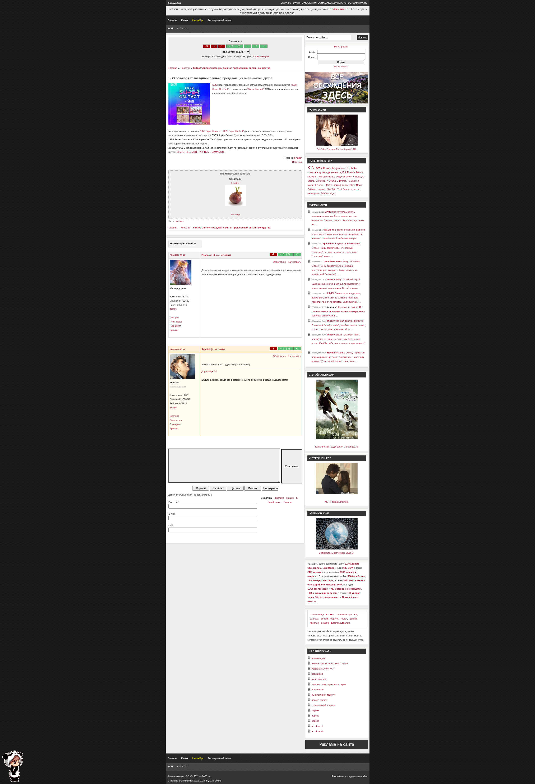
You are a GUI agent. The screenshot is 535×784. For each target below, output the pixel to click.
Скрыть (288, 502)
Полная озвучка (326, 176)
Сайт (171, 525)
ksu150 (325, 623)
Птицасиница (317, 614)
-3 (206, 46)
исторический (341, 185)
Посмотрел (176, 321)
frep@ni (334, 618)
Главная (172, 20)
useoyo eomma (319, 700)
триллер (321, 189)
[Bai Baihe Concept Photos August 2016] (337, 145)
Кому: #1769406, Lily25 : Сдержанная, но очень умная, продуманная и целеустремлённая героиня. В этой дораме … (336, 283)
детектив (355, 189)
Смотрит (174, 317)
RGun (327, 229)
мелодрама (313, 193)
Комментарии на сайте (183, 243)
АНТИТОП (182, 28)
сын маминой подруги (323, 694)
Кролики (279, 498)
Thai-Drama (343, 189)
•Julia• (344, 618)
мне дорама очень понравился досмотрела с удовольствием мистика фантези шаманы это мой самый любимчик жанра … (338, 234)
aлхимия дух (318, 658)
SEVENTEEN (183, 152)
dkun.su (286, 2)
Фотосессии (317, 109)
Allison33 (314, 623)
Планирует (175, 326)
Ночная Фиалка (336, 352)
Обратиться (279, 262)
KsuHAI (330, 614)
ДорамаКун (174, 3)
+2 (255, 46)
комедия (311, 176)
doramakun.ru (357, 2)
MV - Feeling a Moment (336, 502)
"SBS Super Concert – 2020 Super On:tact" (222, 131)
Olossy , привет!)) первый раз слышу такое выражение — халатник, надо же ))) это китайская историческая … (338, 356)
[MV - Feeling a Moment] (337, 493)
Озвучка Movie (344, 176)
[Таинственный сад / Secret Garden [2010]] (337, 438)
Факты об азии (319, 513)
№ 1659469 (226, 255)
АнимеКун (198, 20)
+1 (247, 46)
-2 (214, 46)
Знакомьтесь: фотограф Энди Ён (336, 553)
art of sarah (317, 726)
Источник (297, 162)
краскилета (329, 243)
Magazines (338, 168)
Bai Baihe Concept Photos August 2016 (336, 149)
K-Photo (352, 168)
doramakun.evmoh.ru (332, 2)
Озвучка (312, 172)
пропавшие (318, 689)
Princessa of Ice (210, 255)
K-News (180, 221)
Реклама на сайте (336, 744)
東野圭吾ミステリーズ (323, 668)
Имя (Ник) (173, 502)
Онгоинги (320, 181)
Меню (184, 20)
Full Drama (348, 172)
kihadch (298, 158)
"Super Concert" (255, 89)
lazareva (314, 618)
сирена (315, 710)
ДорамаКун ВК (209, 371)
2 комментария (261, 56)
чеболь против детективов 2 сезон (330, 663)
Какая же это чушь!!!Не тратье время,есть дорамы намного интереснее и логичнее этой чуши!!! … (338, 311)
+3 (263, 46)
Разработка (338, 776)
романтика (334, 172)
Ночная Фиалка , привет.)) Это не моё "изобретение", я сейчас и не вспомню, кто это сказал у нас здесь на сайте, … (339, 325)
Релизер (235, 214)
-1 (221, 46)
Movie (359, 172)
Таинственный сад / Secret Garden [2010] (336, 446)
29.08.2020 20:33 (177, 349)
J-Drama (341, 181)
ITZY (206, 152)
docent (324, 618)
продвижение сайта (357, 776)
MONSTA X (197, 152)
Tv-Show (351, 181)
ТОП (170, 28)
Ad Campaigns (328, 193)
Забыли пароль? (341, 67)
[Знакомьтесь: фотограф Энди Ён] (337, 548)
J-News (319, 185)
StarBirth (331, 189)
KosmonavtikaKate (340, 623)
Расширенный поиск (220, 20)
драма (323, 172)
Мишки (290, 498)
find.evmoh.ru (339, 9)
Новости (185, 68)
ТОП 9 (173, 309)
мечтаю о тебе (319, 679)
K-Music (357, 176)
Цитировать (294, 262)
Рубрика (311, 189)
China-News (355, 185)
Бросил (173, 330)
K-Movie (328, 185)
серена (315, 715)
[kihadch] (235, 205)
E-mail (171, 513)
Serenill (353, 618)
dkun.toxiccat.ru (304, 2)
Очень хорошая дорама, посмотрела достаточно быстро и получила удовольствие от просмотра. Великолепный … (336, 297)
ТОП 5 (173, 407)
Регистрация (341, 46)
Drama (327, 168)
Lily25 (328, 211)
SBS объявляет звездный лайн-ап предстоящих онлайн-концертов (231, 68)
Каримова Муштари (346, 614)
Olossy (331, 279)
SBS (214, 85)
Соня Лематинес (332, 261)
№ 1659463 (220, 349)
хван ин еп (317, 674)
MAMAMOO (218, 152)
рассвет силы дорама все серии (329, 684)
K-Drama (331, 181)
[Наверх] (12, 766)
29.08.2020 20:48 (177, 255)
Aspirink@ (207, 349)
